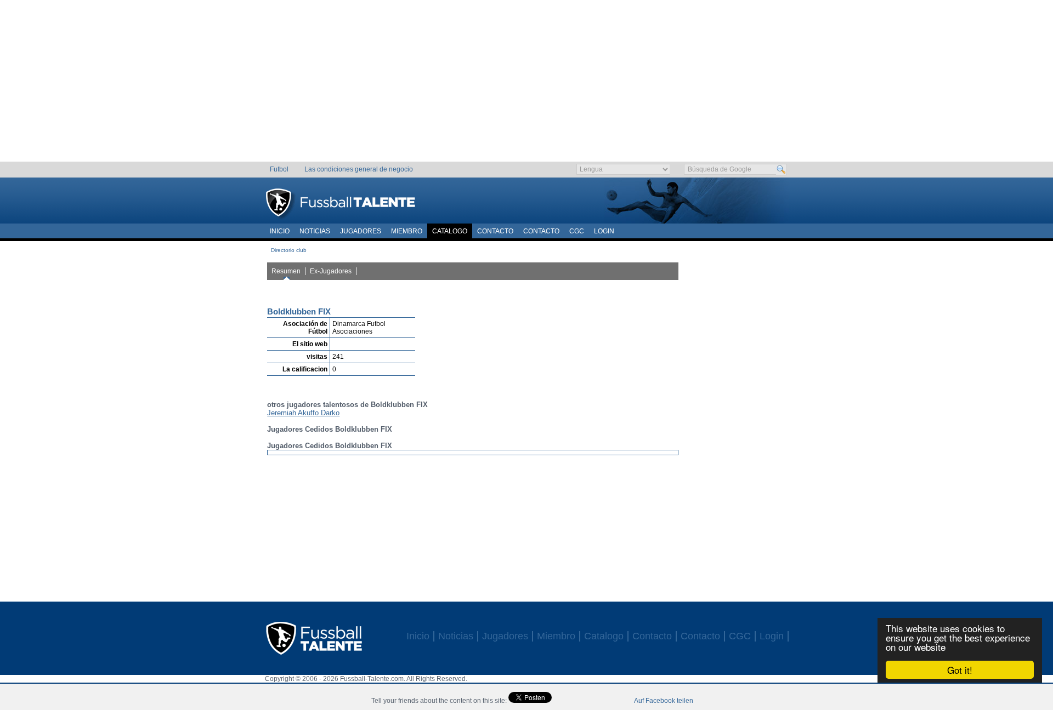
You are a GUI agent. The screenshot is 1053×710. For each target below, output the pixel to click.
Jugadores (360, 231)
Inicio (280, 231)
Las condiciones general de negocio (358, 169)
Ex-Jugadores (331, 271)
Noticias (314, 231)
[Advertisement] (527, 85)
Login (604, 231)
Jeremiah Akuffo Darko (303, 413)
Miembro (406, 231)
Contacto (495, 231)
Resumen (286, 271)
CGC (576, 231)
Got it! (959, 670)
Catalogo (449, 231)
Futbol (279, 169)
